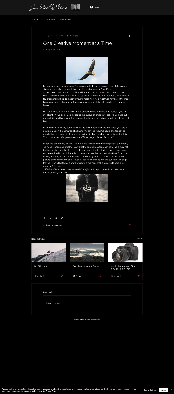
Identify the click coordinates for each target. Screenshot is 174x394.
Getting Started (49, 19)
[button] (139, 20)
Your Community (66, 19)
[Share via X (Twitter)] (50, 218)
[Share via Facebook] (44, 218)
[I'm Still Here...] (48, 252)
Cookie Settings (150, 390)
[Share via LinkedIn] (56, 218)
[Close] (171, 390)
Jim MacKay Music (48, 7)
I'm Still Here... (41, 266)
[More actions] (129, 35)
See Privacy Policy (49, 391)
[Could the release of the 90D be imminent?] (125, 252)
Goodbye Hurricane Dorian (86, 266)
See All (140, 238)
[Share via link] (62, 218)
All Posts (34, 19)
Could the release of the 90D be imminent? (123, 267)
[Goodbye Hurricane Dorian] (87, 252)
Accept (163, 390)
